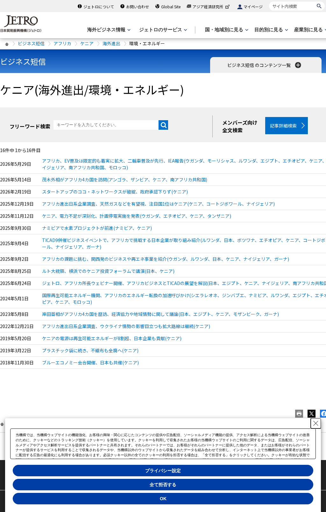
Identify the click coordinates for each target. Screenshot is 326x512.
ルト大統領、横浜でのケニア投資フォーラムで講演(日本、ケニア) (108, 271)
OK (163, 498)
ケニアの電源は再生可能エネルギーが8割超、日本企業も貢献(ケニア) (111, 338)
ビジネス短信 (31, 43)
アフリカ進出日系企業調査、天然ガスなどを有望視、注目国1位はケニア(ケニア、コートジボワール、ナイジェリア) (158, 204)
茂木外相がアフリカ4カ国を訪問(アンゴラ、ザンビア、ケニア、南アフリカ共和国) (124, 179)
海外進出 (111, 43)
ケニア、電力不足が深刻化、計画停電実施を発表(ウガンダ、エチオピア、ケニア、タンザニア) (136, 216)
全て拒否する (163, 484)
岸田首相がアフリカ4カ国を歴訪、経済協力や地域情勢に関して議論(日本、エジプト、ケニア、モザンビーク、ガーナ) (160, 314)
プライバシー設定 (163, 470)
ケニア (87, 43)
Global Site (171, 6)
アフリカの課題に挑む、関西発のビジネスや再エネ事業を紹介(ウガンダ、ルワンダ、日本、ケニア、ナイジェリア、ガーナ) (165, 259)
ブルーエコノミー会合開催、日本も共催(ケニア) (90, 362)
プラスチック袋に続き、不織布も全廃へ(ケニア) (90, 350)
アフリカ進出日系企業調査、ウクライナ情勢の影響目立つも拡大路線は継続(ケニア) (126, 326)
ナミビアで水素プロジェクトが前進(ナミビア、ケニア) (97, 228)
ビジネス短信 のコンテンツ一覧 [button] (259, 65)
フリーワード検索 (30, 126)
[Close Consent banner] (316, 423)
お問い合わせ (137, 6)
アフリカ (62, 43)
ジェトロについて (98, 6)
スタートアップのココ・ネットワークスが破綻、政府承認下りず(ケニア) (115, 191)
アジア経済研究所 (208, 6)
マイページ (253, 6)
